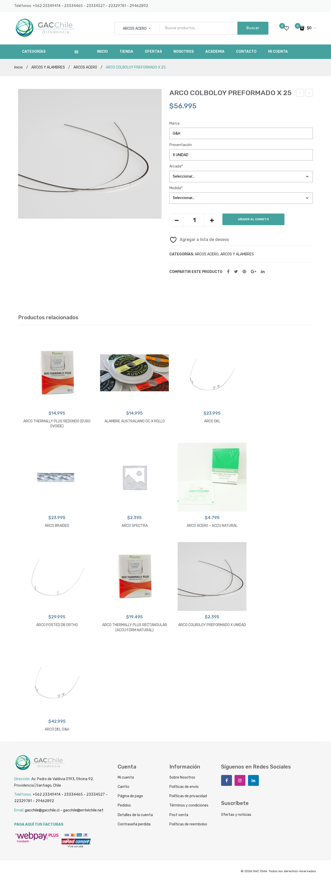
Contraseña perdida (134, 824)
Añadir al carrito (253, 219)
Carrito (123, 787)
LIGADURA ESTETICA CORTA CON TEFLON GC (309, 93)
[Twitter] (236, 272)
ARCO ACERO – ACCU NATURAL (212, 525)
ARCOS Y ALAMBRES (48, 67)
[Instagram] (240, 780)
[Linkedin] (253, 780)
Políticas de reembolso (188, 824)
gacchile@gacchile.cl (42, 810)
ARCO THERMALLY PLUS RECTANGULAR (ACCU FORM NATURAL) (134, 627)
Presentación (180, 145)
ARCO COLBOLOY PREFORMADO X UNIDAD (212, 625)
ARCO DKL (212, 421)
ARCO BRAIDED (57, 525)
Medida (176, 188)
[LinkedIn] (263, 272)
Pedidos (124, 805)
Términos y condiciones (188, 805)
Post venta (178, 815)
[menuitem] (102, 52)
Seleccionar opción (57, 402)
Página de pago (130, 796)
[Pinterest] (244, 272)
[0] (286, 28)
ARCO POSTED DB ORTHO (57, 625)
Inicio (18, 67)
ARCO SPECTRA (135, 525)
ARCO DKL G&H (57, 729)
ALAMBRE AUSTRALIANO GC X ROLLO (134, 421)
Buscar (252, 28)
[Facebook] (228, 272)
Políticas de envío (184, 787)
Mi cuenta (126, 777)
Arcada (176, 166)
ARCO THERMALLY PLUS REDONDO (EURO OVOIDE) (57, 424)
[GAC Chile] (45, 28)
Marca (174, 123)
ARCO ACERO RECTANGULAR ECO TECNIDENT (300, 93)
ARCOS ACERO (85, 67)
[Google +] (253, 272)
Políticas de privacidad (188, 796)
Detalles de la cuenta (135, 815)
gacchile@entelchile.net (83, 810)
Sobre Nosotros (182, 777)
